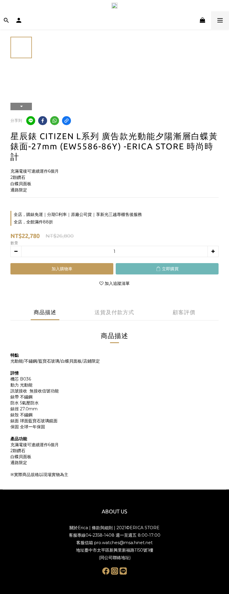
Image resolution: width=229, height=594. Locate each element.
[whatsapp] (54, 120)
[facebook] (42, 120)
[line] (30, 120)
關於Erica (78, 527)
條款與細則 (102, 527)
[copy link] (66, 120)
